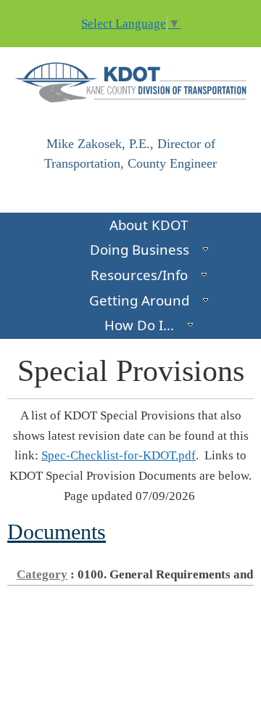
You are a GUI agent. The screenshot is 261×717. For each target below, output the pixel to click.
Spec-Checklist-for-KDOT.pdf (118, 455)
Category (42, 574)
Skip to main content (53, 9)
